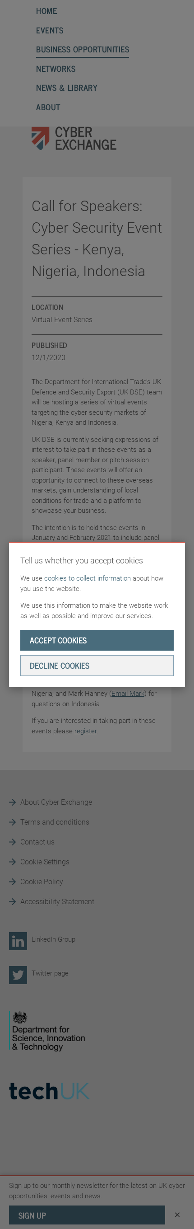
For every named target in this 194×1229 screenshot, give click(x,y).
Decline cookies (59, 665)
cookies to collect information (87, 578)
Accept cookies (58, 640)
